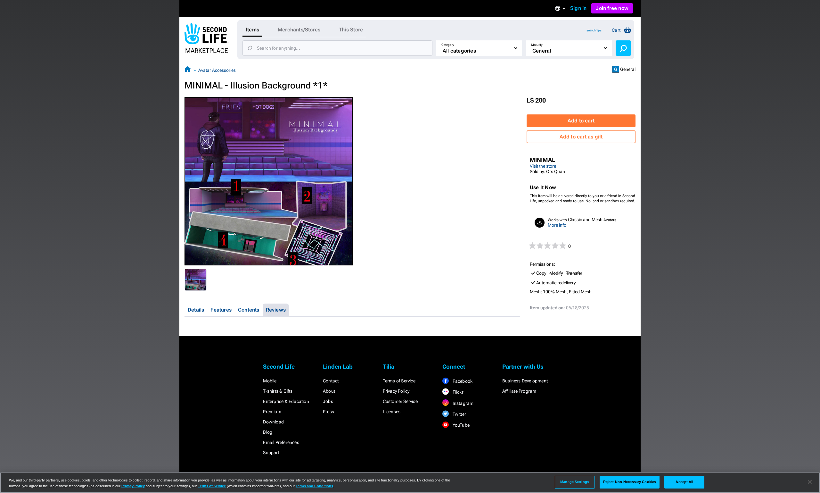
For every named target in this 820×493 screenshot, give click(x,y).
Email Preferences (281, 442)
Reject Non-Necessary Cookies (629, 482)
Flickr (457, 392)
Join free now (612, 8)
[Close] (810, 482)
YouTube (460, 425)
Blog (267, 432)
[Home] (187, 70)
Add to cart (581, 121)
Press (328, 411)
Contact (331, 380)
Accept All (684, 482)
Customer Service (400, 401)
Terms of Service (399, 380)
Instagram (462, 403)
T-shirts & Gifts (277, 391)
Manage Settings (574, 482)
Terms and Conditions (314, 486)
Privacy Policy (396, 391)
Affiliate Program (519, 391)
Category (447, 44)
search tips (594, 30)
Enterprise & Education (286, 401)
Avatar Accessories (217, 70)
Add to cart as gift (581, 137)
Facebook (461, 381)
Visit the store (543, 166)
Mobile (269, 380)
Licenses (392, 411)
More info (557, 225)
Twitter (458, 414)
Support (271, 452)
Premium (272, 411)
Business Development (525, 380)
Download (273, 421)
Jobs (328, 401)
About (329, 391)
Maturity (537, 44)
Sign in (578, 8)
